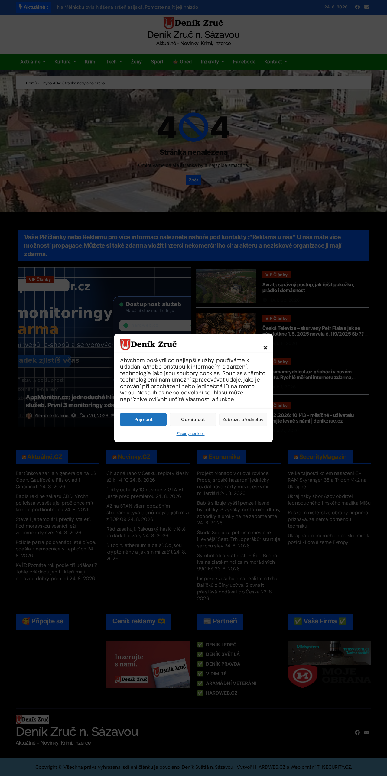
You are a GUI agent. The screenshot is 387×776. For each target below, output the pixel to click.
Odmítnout (193, 420)
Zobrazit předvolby (243, 420)
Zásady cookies (191, 433)
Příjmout (143, 420)
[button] (262, 344)
